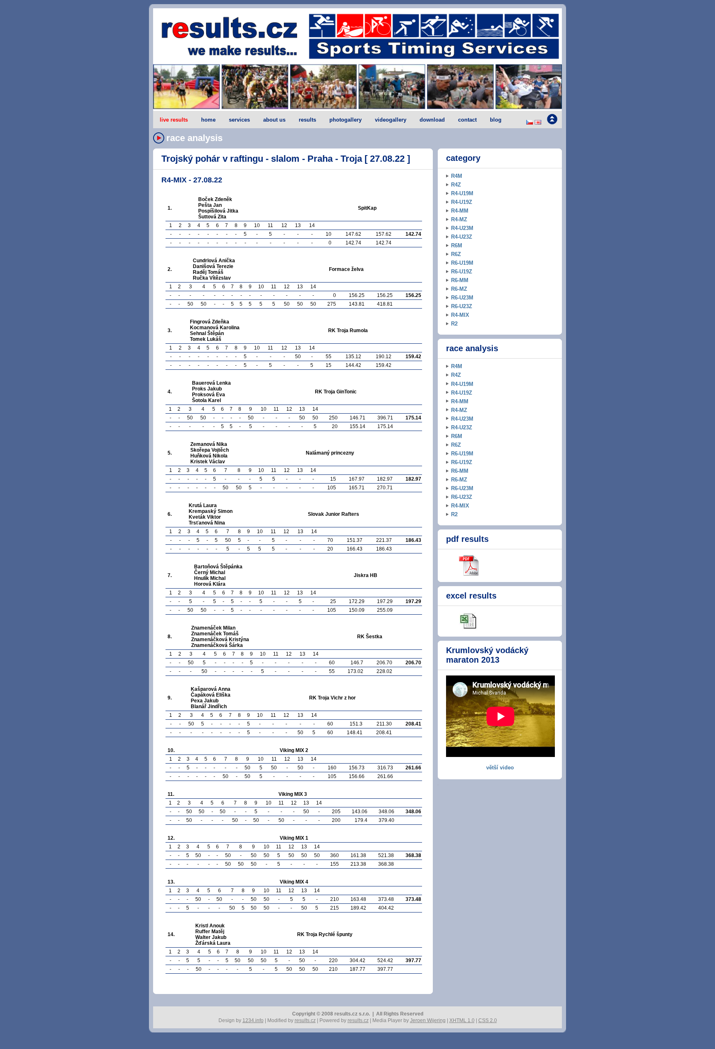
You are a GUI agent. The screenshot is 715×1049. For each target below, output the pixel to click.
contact (467, 120)
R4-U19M (462, 193)
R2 (454, 324)
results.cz (305, 1020)
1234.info (253, 1020)
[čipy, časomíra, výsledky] (357, 87)
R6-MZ (459, 289)
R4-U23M (462, 228)
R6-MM (459, 280)
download (432, 120)
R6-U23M (462, 298)
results (307, 120)
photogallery (345, 120)
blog (495, 120)
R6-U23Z (461, 306)
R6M (456, 245)
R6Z (456, 254)
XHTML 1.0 (462, 1020)
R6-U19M (462, 263)
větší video (500, 767)
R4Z (456, 185)
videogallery (390, 120)
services (239, 120)
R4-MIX (460, 315)
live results (174, 120)
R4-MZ (459, 219)
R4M (456, 176)
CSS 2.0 (487, 1020)
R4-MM (459, 211)
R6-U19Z (461, 271)
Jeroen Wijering (428, 1020)
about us (274, 120)
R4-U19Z (461, 202)
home (208, 120)
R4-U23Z (461, 237)
